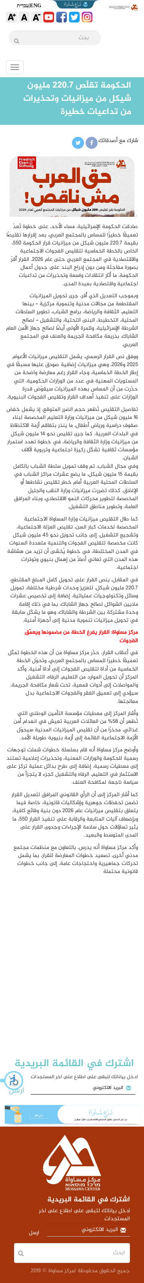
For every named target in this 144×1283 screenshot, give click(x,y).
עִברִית (23, 5)
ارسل (16, 1090)
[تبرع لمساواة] (72, 1116)
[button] (12, 1081)
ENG (35, 5)
